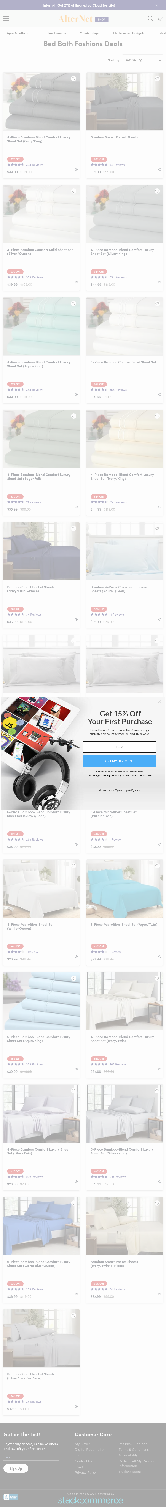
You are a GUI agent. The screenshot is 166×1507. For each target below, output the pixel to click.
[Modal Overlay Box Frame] (83, 753)
